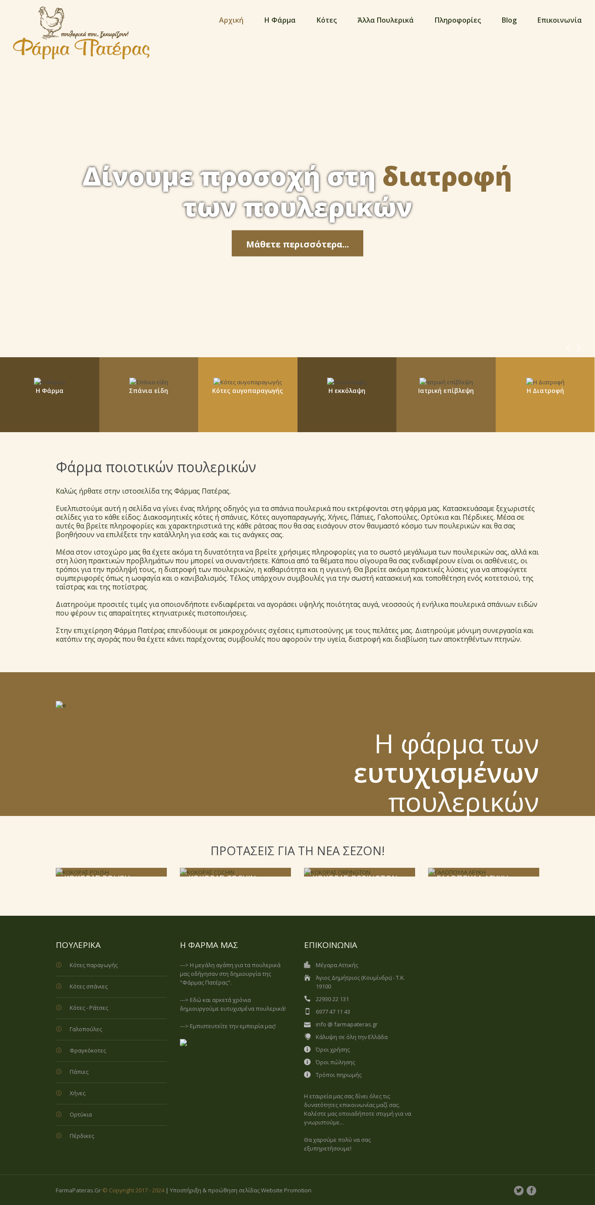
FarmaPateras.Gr (78, 1190)
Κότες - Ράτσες (89, 1008)
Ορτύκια (81, 1114)
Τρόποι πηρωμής (339, 1075)
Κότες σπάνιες (89, 986)
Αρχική (231, 20)
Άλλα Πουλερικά (386, 20)
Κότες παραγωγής (94, 965)
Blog (509, 20)
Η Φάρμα (280, 20)
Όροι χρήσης (333, 1049)
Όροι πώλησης (335, 1062)
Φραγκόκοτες (88, 1050)
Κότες (327, 20)
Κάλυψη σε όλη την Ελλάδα (352, 1037)
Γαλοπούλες (86, 1029)
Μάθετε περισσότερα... (297, 244)
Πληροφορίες (458, 20)
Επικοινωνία (560, 20)
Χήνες (77, 1093)
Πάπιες (79, 1072)
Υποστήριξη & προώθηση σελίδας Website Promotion (240, 1190)
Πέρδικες (82, 1136)
